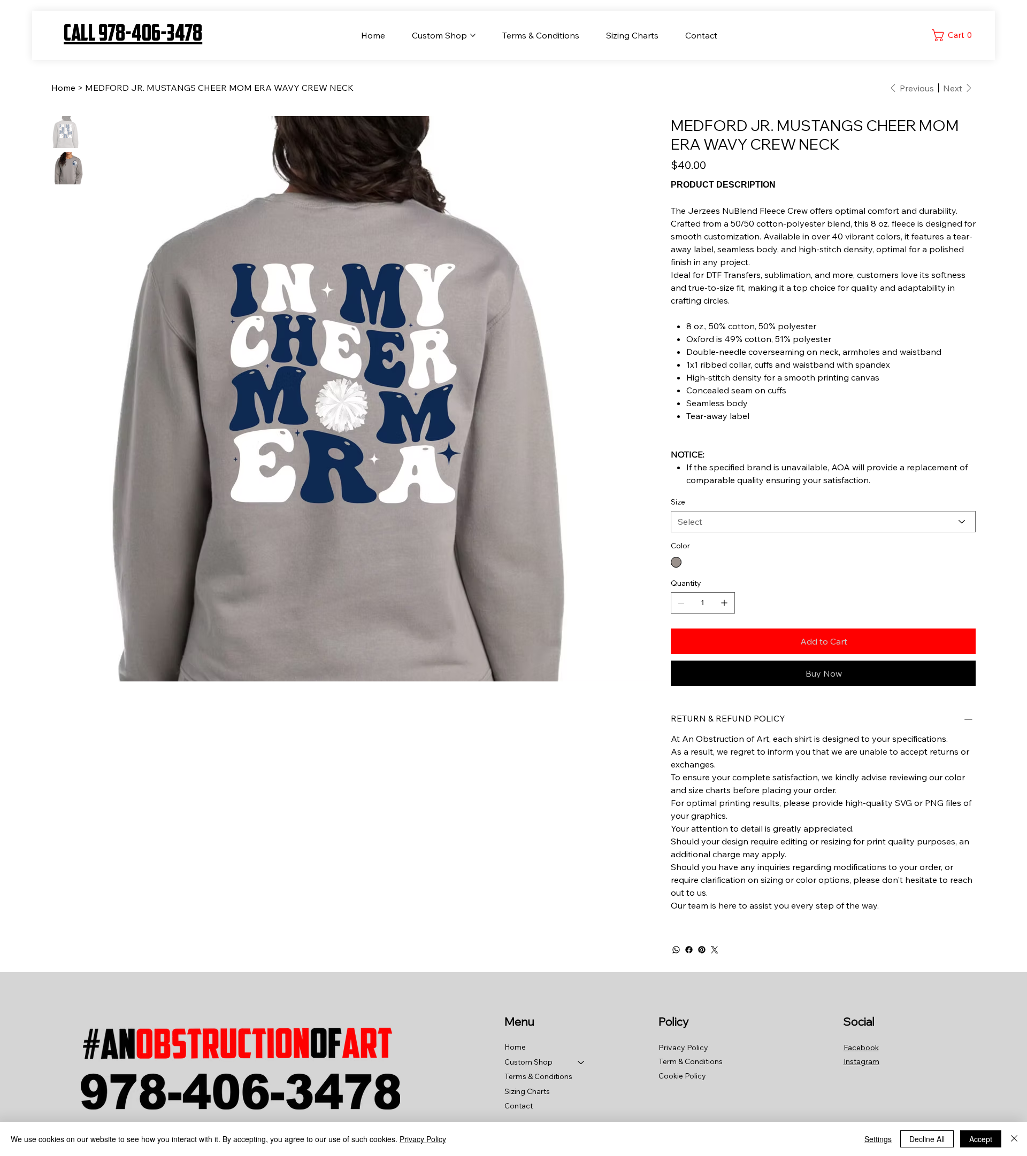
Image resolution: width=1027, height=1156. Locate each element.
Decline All (927, 1139)
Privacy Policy (423, 1139)
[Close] (1014, 1138)
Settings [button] (878, 1139)
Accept (980, 1139)
